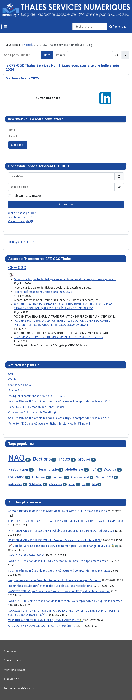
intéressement (80, 477)
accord (72, 484)
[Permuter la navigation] (5, 26)
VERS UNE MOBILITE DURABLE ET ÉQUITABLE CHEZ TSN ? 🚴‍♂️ (45, 620)
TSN (94, 469)
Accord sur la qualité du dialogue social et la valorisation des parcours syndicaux (65, 279)
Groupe (84, 459)
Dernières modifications (19, 688)
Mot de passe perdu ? (22, 213)
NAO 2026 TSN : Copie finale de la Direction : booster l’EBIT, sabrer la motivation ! (59, 591)
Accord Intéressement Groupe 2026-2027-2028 (43, 291)
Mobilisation (35, 484)
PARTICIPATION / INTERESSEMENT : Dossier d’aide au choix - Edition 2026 (54, 540)
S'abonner (17, 144)
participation (15, 484)
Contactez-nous (14, 660)
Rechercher (120, 26)
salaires (58, 477)
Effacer (60, 55)
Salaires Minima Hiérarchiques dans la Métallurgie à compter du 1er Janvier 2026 (59, 570)
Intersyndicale (47, 469)
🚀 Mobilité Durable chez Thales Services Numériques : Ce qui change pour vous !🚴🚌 (63, 546)
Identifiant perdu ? (20, 217)
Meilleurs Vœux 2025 (22, 78)
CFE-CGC (17, 267)
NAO (16, 458)
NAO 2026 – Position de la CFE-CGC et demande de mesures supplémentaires (57, 561)
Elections (42, 459)
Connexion (66, 204)
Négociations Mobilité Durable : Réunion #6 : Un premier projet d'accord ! (54, 580)
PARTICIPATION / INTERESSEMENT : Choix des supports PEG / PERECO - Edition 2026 (61, 530)
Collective (38, 477)
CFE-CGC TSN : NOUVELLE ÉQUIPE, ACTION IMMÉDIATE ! (42, 625)
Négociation (18, 469)
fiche (94, 484)
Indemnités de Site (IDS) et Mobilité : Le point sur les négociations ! (50, 585)
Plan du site (11, 679)
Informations (55, 484)
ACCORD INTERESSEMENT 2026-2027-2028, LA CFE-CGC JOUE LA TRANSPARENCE (57, 511)
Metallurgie (74, 469)
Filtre (47, 55)
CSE (83, 484)
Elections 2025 (104, 477)
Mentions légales (14, 669)
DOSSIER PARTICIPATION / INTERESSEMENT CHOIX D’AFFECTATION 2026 (58, 337)
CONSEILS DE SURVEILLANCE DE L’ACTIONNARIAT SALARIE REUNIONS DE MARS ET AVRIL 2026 (66, 521)
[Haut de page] (126, 693)
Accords (110, 469)
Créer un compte (19, 221)
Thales (64, 459)
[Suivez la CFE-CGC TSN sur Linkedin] (105, 97)
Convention (16, 477)
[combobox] (89, 26)
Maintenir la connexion (27, 195)
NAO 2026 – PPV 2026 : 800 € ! (27, 555)
